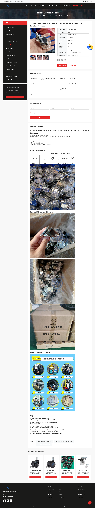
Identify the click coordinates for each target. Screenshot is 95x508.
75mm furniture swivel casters (44, 441)
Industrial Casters (10, 37)
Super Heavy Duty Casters (11, 62)
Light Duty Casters (10, 27)
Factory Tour (50, 491)
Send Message (40, 118)
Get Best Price (62, 65)
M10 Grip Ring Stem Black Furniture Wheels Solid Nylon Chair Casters (35, 472)
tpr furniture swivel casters (44, 444)
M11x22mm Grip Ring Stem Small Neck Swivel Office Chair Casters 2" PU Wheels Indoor (50, 472)
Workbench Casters (10, 72)
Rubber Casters (9, 51)
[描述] (88, 5)
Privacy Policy (61, 497)
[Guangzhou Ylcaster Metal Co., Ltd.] (8, 5)
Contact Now (15, 97)
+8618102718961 (17, 90)
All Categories (80, 497)
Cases (60, 491)
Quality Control (50, 494)
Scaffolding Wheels (10, 69)
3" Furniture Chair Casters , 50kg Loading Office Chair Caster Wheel (67, 472)
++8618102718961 (15, 93)
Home (22, 15)
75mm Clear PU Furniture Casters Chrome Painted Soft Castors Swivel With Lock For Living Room (83, 472)
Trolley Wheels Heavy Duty (11, 41)
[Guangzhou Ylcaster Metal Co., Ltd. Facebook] (81, 1)
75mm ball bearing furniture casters (64, 441)
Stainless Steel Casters (11, 65)
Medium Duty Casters (10, 30)
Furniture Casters (28, 15)
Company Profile (51, 489)
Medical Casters (9, 48)
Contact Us (50, 497)
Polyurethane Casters (10, 55)
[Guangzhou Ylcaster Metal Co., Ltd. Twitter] (83, 1)
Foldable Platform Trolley (11, 76)
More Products (9, 79)
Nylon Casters (9, 58)
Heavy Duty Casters (10, 34)
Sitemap (60, 494)
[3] (42, 40)
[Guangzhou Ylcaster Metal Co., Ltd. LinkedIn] (85, 1)
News (60, 489)
